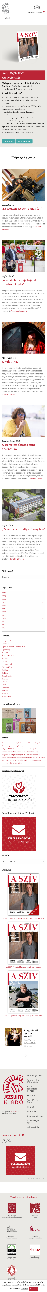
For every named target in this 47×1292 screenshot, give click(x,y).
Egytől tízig (6, 650)
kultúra (28, 752)
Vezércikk (6, 694)
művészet (30, 755)
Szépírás (5, 688)
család (27, 743)
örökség (20, 763)
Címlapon (5, 644)
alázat (3, 743)
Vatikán (39, 760)
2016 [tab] (3, 625)
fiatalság (15, 746)
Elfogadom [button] (33, 1289)
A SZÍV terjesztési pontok (32, 1088)
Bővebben (24, 1289)
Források (5, 658)
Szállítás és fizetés (32, 1101)
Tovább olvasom (19, 311)
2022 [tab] (4, 606)
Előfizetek (8, 141)
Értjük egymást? (8, 655)
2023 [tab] (4, 602)
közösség (34, 752)
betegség (15, 743)
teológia (12, 760)
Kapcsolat (32, 1111)
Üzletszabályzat (35, 1116)
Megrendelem (24, 141)
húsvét (17, 749)
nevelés (37, 755)
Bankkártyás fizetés (33, 1121)
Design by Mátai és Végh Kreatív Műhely (36, 1178)
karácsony (20, 752)
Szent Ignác (5, 760)
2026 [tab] (4, 593)
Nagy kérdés (7, 676)
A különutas (10, 361)
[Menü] (3, 18)
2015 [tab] (3, 628)
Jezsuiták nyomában (9, 752)
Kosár (40, 13)
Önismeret (6, 679)
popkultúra (15, 758)
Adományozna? (34, 1075)
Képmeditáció (7, 667)
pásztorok (29, 758)
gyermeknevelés (27, 746)
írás (7, 763)
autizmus (8, 743)
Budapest (21, 743)
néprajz (4, 758)
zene (3, 763)
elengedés (38, 743)
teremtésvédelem (22, 760)
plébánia (9, 758)
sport (43, 758)
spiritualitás (36, 758)
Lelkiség (5, 673)
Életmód (5, 652)
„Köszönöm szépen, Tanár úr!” (22, 208)
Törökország (33, 760)
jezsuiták (40, 749)
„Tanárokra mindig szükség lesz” (23, 529)
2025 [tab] (4, 596)
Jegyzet (5, 661)
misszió (23, 755)
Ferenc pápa (6, 746)
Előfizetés (32, 1095)
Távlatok (5, 691)
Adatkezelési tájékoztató (33, 1081)
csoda (32, 743)
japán (35, 749)
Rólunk (30, 1106)
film (19, 746)
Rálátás (4, 685)
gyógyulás (5, 749)
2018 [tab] (4, 618)
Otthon (4, 682)
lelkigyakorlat (6, 755)
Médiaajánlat (33, 1127)
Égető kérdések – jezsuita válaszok (15, 647)
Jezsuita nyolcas (8, 664)
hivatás (11, 749)
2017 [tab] (3, 622)
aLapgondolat (7, 641)
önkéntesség (13, 763)
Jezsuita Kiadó (5, 8)
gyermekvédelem (39, 746)
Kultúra (5, 670)
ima (21, 749)
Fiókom (31, 13)
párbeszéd (23, 758)
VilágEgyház (6, 696)
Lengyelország (15, 755)
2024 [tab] (4, 599)
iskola (31, 749)
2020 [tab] (4, 612)
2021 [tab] (3, 609)
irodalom (25, 749)
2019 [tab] (3, 615)
